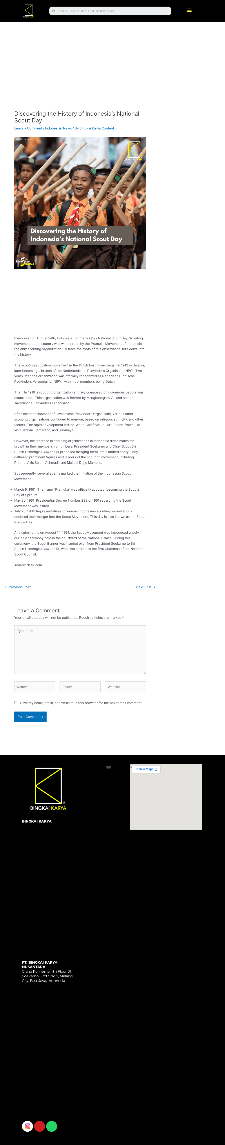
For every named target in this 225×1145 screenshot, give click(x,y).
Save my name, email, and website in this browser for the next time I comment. (81, 703)
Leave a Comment (28, 128)
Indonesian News (58, 128)
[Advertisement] (80, 67)
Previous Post (18, 587)
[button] (189, 10)
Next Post (145, 587)
